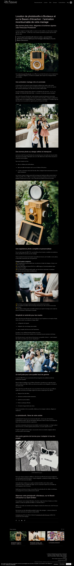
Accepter (68, 564)
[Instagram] (71, 2)
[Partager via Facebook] (16, 520)
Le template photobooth (54, 542)
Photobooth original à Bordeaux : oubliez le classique (16, 543)
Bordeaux (57, 555)
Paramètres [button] (56, 564)
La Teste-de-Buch (53, 556)
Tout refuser (62, 564)
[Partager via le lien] (24, 520)
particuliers (60, 553)
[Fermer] (72, 564)
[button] (45, 2)
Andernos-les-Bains (59, 556)
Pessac (61, 555)
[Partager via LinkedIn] (21, 520)
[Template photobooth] (55, 536)
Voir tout (62, 529)
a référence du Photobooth (51, 553)
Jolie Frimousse (64, 560)
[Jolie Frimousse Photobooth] (37, 536)
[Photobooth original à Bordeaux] (18, 536)
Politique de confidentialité (10, 564)
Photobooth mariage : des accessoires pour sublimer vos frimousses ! (37, 543)
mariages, (50, 555)
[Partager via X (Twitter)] (19, 520)
